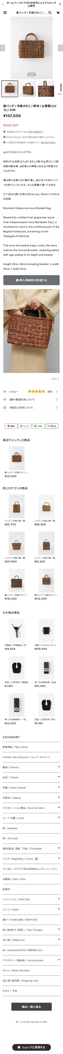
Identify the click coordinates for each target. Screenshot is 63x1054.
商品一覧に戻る (31, 1007)
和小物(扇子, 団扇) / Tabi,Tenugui (23, 929)
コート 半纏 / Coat (13, 818)
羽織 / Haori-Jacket (14, 787)
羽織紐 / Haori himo (14, 879)
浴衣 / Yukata (10, 777)
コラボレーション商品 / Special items (24, 807)
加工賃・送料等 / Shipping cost (20, 980)
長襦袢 (6, 889)
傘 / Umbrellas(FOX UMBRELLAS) (23, 950)
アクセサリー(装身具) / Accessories (23, 960)
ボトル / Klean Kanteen (16, 970)
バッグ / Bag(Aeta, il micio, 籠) (20, 858)
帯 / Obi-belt (10, 838)
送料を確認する (36, 132)
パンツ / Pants (11, 909)
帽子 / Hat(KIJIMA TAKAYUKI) (20, 919)
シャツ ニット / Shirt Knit (16, 899)
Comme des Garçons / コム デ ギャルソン (26, 757)
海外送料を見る (48, 142)
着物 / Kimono (11, 767)
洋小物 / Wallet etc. (14, 940)
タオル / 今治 (10, 990)
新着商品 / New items (15, 747)
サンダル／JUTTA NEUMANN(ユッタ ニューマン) (30, 868)
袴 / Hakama (10, 828)
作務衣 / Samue (12, 797)
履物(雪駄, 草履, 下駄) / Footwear (22, 848)
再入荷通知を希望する (33, 280)
